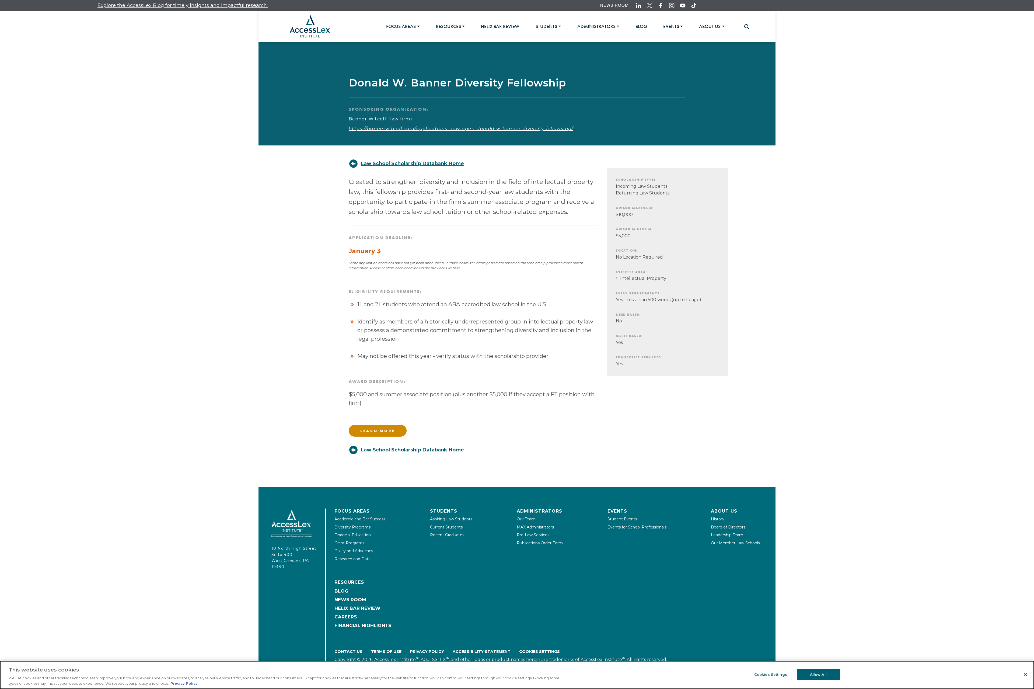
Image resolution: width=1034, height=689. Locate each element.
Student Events (622, 519)
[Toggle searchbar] (744, 26)
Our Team (526, 519)
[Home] (310, 26)
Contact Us (348, 651)
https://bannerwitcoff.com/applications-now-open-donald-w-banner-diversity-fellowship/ (461, 128)
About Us (724, 511)
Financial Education (352, 535)
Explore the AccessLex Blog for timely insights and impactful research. (153, 5)
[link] (500, 26)
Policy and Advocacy (353, 550)
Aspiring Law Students (451, 519)
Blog (341, 591)
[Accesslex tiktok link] (694, 5)
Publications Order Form (540, 543)
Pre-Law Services (533, 535)
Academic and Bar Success (359, 519)
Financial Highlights (362, 625)
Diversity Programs (352, 527)
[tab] (403, 26)
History (717, 519)
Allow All (818, 674)
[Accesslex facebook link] (660, 5)
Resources (349, 582)
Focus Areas (352, 511)
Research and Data (352, 558)
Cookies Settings (539, 651)
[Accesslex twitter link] (649, 5)
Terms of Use (386, 651)
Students (443, 511)
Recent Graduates (447, 535)
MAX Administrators (535, 527)
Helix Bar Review (357, 608)
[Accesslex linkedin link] (638, 5)
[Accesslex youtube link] (683, 5)
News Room (614, 5)
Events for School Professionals (636, 527)
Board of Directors (728, 527)
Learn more (377, 430)
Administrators (539, 511)
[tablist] (562, 26)
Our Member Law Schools (735, 543)
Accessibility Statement (482, 651)
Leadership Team (727, 535)
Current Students (446, 527)
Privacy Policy (427, 651)
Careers (345, 617)
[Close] (1025, 674)
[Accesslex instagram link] (672, 5)
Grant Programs (349, 543)
